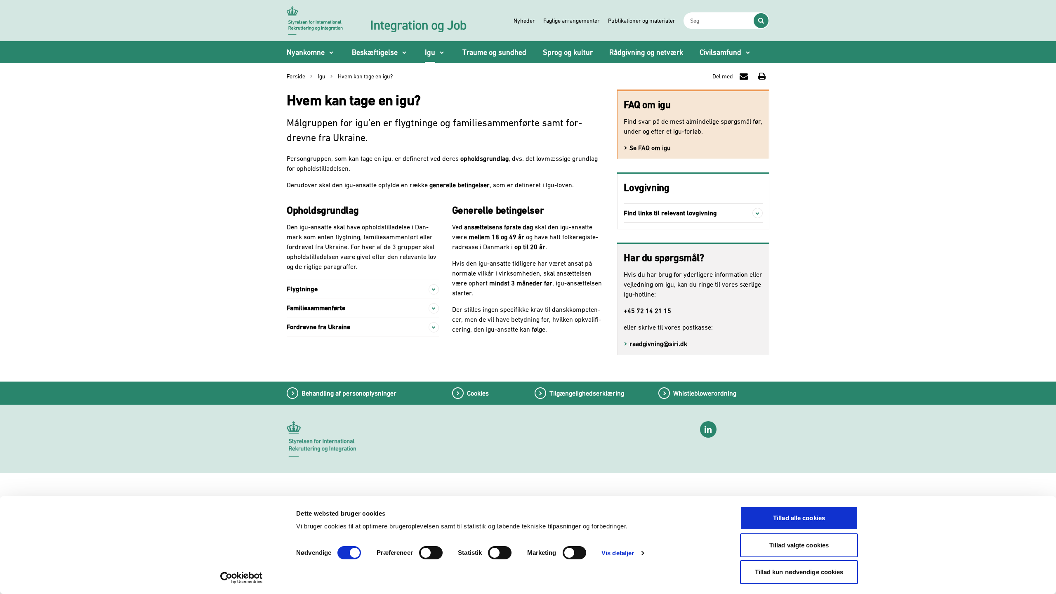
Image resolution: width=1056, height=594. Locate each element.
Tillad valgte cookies (799, 545)
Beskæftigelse (375, 52)
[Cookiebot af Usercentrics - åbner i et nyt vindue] (241, 578)
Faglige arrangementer (571, 20)
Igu (430, 52)
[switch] (431, 552)
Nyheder (524, 20)
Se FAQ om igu (650, 147)
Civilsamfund (720, 52)
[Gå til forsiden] (377, 20)
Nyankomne (306, 52)
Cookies (478, 393)
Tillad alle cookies (799, 517)
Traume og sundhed (494, 52)
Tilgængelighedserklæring (586, 393)
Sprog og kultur (568, 52)
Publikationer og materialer (641, 20)
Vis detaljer (617, 552)
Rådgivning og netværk (646, 52)
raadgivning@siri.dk (658, 343)
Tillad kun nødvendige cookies (799, 571)
